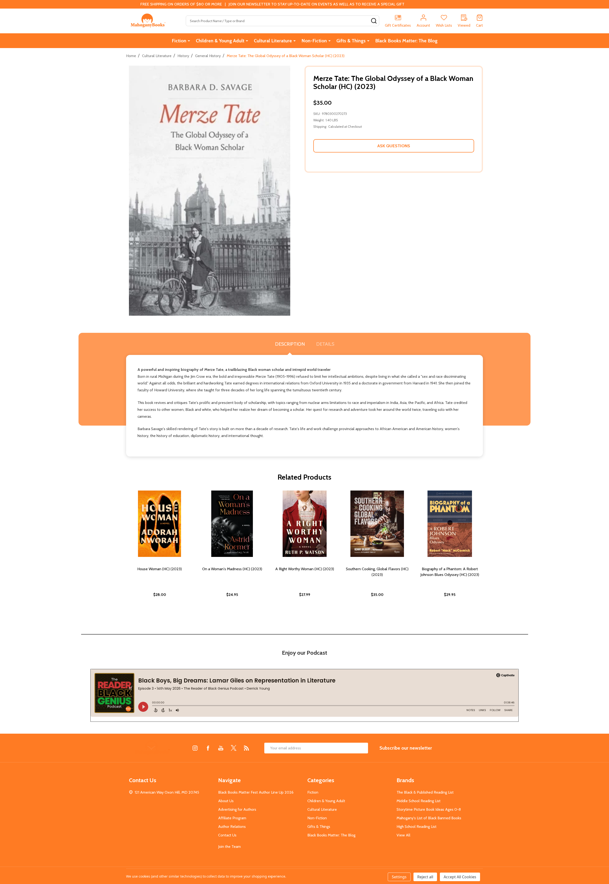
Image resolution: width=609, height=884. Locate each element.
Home (131, 56)
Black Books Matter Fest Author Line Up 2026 (256, 792)
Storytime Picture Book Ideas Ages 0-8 (429, 809)
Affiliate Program (232, 818)
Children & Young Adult (220, 41)
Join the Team (229, 846)
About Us (226, 801)
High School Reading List (417, 826)
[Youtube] (220, 748)
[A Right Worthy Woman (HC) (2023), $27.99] (304, 524)
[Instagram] (195, 748)
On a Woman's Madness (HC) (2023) (232, 569)
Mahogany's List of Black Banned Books (429, 818)
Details (325, 344)
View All (403, 835)
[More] (189, 40)
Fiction (179, 41)
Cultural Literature (273, 41)
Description (290, 344)
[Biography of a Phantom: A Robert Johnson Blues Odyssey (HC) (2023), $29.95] (450, 524)
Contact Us (227, 835)
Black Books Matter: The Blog (406, 41)
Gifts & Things (351, 41)
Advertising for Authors (237, 809)
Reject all (425, 876)
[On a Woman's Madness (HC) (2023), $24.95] (232, 524)
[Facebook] (207, 748)
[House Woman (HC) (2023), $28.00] (159, 524)
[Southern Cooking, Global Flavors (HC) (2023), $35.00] (377, 524)
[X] (233, 748)
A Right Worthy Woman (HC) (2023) (304, 569)
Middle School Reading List (419, 801)
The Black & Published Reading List (425, 792)
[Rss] (246, 748)
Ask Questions (393, 145)
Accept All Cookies (460, 876)
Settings (399, 876)
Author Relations (232, 826)
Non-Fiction (314, 41)
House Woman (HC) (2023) (159, 569)
